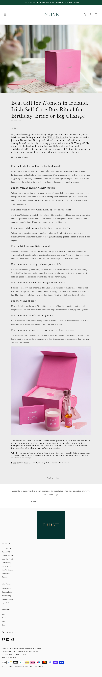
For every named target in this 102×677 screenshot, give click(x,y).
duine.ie (28, 462)
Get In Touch (6, 566)
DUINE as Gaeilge (8, 555)
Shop (3, 614)
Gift (3, 625)
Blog (3, 621)
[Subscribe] (70, 502)
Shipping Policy (7, 592)
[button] (5, 14)
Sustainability (6, 563)
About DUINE (7, 552)
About (4, 618)
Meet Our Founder (8, 559)
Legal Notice (6, 603)
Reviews (4, 577)
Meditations (6, 573)
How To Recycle (7, 570)
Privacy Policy (6, 588)
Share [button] (16, 128)
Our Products (6, 548)
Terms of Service (7, 599)
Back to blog (53, 478)
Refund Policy (6, 596)
